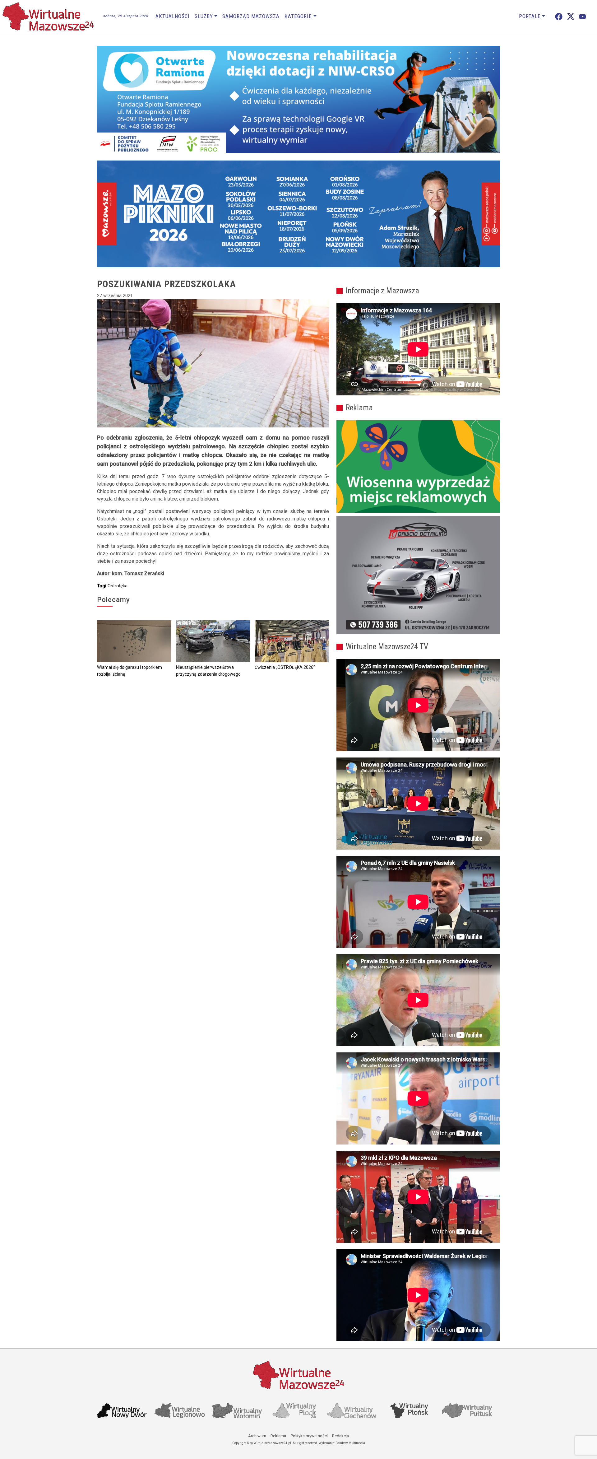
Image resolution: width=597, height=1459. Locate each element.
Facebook (558, 16)
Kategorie (298, 16)
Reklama (278, 1435)
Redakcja (340, 1435)
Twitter (570, 16)
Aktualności (172, 16)
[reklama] (418, 575)
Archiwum (257, 1435)
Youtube (582, 16)
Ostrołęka (117, 586)
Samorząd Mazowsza (251, 16)
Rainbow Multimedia (350, 1443)
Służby (204, 16)
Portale (530, 16)
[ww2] (418, 466)
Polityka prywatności (309, 1435)
